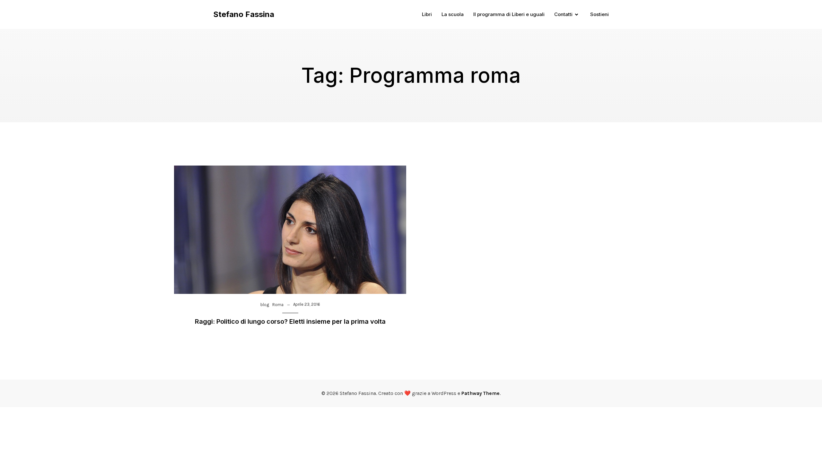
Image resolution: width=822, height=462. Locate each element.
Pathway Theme (480, 393)
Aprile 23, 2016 (306, 304)
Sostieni (599, 14)
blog (264, 304)
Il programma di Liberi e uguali (509, 14)
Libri (427, 14)
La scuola (453, 14)
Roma (278, 304)
